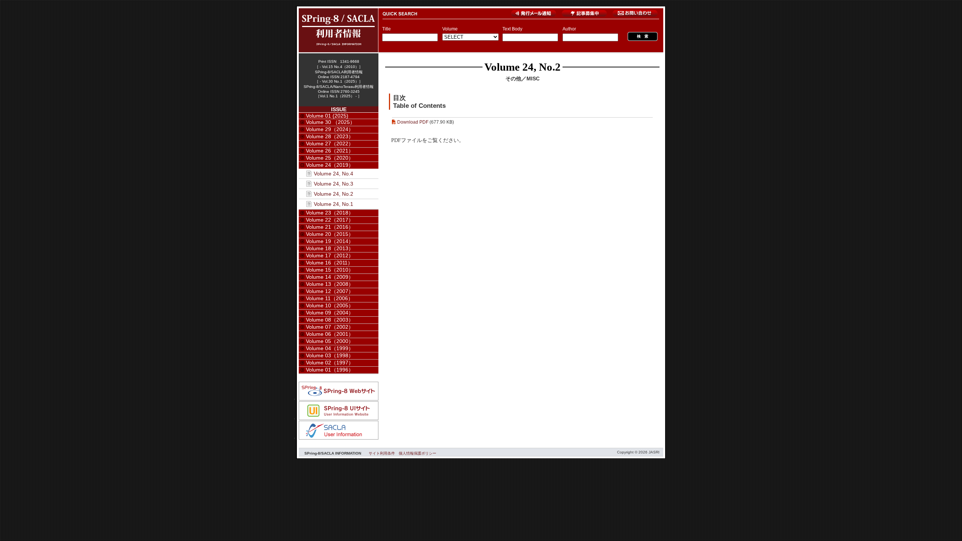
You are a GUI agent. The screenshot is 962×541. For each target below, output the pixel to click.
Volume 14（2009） (330, 277)
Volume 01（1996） (330, 370)
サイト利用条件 (382, 453)
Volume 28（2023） (330, 136)
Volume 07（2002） (330, 327)
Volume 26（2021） (330, 151)
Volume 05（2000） (330, 341)
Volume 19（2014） (330, 241)
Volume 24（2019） (330, 165)
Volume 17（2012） (330, 255)
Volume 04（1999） (330, 348)
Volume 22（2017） (330, 220)
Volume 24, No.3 (333, 184)
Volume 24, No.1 (333, 204)
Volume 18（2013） (330, 248)
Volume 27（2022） (330, 144)
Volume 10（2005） (330, 305)
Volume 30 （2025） (330, 122)
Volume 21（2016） (330, 227)
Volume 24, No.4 (333, 174)
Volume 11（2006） (329, 298)
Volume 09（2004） (330, 313)
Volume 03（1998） (330, 355)
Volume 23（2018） (330, 213)
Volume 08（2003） (330, 320)
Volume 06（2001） (330, 334)
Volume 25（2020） (330, 158)
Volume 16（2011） (329, 263)
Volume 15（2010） (330, 270)
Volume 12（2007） (330, 291)
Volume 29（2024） (330, 129)
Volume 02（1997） (330, 363)
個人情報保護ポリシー (417, 453)
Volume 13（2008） (330, 284)
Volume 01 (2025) (327, 116)
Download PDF (412, 122)
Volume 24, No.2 (522, 67)
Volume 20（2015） (330, 234)
